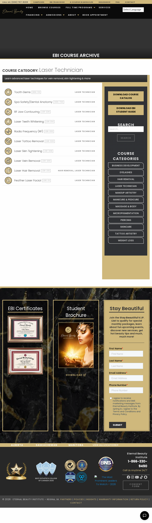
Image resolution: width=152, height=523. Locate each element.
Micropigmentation (126, 213)
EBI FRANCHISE (57, 2)
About (72, 15)
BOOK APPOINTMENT (95, 15)
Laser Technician (126, 186)
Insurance (104, 2)
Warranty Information (113, 499)
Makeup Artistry (125, 192)
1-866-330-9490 (137, 463)
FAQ (118, 2)
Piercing (126, 220)
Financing (33, 15)
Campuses (38, 2)
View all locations (105, 445)
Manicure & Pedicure (126, 199)
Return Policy (139, 499)
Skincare (126, 226)
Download (74, 375)
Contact (130, 2)
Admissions (54, 15)
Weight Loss (126, 240)
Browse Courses (49, 7)
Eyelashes (126, 172)
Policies (79, 499)
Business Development (126, 165)
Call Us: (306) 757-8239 (15, 2)
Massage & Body (125, 206)
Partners (66, 499)
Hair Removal (125, 179)
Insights (91, 499)
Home (29, 7)
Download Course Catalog (125, 96)
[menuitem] (29, 7)
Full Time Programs (79, 7)
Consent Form (135, 485)
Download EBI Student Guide (126, 109)
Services (105, 7)
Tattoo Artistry (126, 233)
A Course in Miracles (81, 2)
